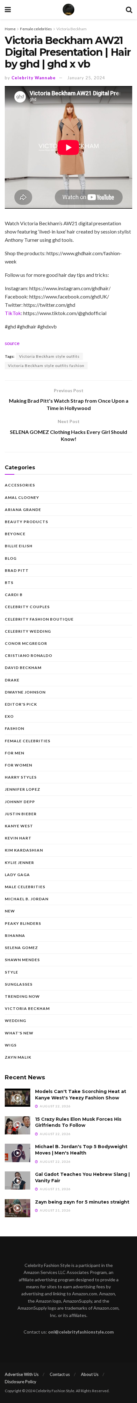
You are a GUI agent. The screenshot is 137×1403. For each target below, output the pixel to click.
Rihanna (15, 935)
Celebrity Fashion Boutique (39, 619)
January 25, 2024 (86, 77)
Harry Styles (21, 777)
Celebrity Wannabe (33, 77)
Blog (11, 558)
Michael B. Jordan (26, 898)
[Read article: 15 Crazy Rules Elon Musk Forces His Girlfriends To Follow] (17, 1125)
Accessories (20, 485)
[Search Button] (129, 9)
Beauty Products (26, 521)
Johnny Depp (20, 801)
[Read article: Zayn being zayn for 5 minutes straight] (17, 1208)
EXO (9, 716)
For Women (18, 765)
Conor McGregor (26, 643)
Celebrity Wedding (28, 631)
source (12, 343)
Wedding (15, 1020)
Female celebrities (36, 28)
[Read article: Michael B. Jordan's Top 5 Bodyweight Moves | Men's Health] (17, 1153)
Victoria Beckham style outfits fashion (46, 365)
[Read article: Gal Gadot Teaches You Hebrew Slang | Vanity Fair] (17, 1180)
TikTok (13, 313)
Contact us (60, 1374)
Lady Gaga (17, 874)
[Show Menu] (8, 9)
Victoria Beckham (71, 28)
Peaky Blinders (23, 923)
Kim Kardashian (24, 850)
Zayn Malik (18, 1057)
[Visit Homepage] (68, 9)
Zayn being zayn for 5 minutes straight (82, 1202)
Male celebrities (25, 886)
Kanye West (19, 826)
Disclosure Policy (20, 1381)
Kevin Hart (18, 838)
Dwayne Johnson (25, 692)
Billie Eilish (18, 545)
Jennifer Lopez (22, 789)
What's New (19, 1033)
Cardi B (14, 594)
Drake (12, 680)
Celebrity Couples (27, 606)
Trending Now (22, 996)
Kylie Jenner (19, 862)
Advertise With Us (22, 1374)
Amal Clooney (22, 497)
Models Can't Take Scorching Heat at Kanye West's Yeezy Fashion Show (80, 1095)
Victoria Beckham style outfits (49, 356)
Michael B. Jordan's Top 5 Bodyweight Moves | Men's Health (81, 1150)
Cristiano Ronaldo (28, 655)
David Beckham (23, 667)
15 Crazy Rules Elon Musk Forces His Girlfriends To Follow (78, 1122)
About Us (89, 1374)
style (11, 972)
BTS (9, 582)
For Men (14, 753)
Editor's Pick (21, 704)
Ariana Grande (23, 509)
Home (10, 28)
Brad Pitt (17, 570)
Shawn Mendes (22, 959)
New (10, 911)
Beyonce (15, 533)
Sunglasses (18, 984)
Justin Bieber (21, 813)
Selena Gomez (21, 947)
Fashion (14, 728)
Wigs (11, 1045)
